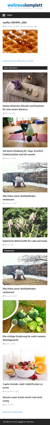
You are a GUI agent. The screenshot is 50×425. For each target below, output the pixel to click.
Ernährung (9, 251)
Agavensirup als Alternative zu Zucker (18, 61)
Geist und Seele (10, 68)
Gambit (20, 422)
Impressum (7, 412)
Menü (9, 15)
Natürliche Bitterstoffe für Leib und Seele (25, 240)
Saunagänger (28, 26)
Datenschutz (18, 412)
